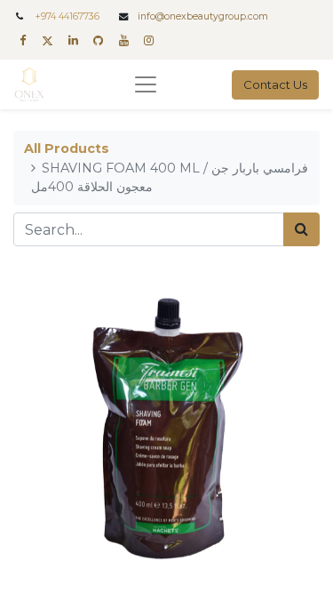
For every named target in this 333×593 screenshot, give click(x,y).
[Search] (301, 229)
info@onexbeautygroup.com (203, 16)
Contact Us (275, 84)
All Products (66, 148)
